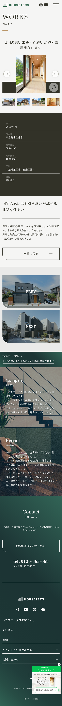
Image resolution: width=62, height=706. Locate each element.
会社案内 (7, 630)
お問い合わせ (10, 659)
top (31, 678)
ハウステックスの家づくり (18, 620)
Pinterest (34, 609)
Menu (56, 5)
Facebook (43, 609)
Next (55, 74)
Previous (7, 74)
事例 (5, 639)
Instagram (41, 5)
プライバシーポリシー (22, 688)
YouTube (46, 5)
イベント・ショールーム (17, 649)
